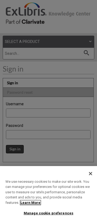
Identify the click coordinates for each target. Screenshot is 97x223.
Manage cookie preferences (48, 213)
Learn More (30, 203)
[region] (48, 194)
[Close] (90, 174)
